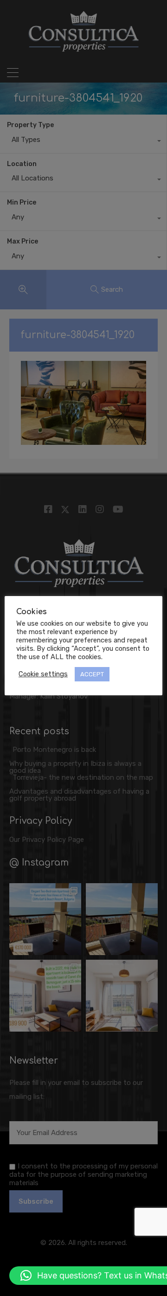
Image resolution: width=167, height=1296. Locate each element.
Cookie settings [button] (43, 674)
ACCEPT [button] (92, 674)
